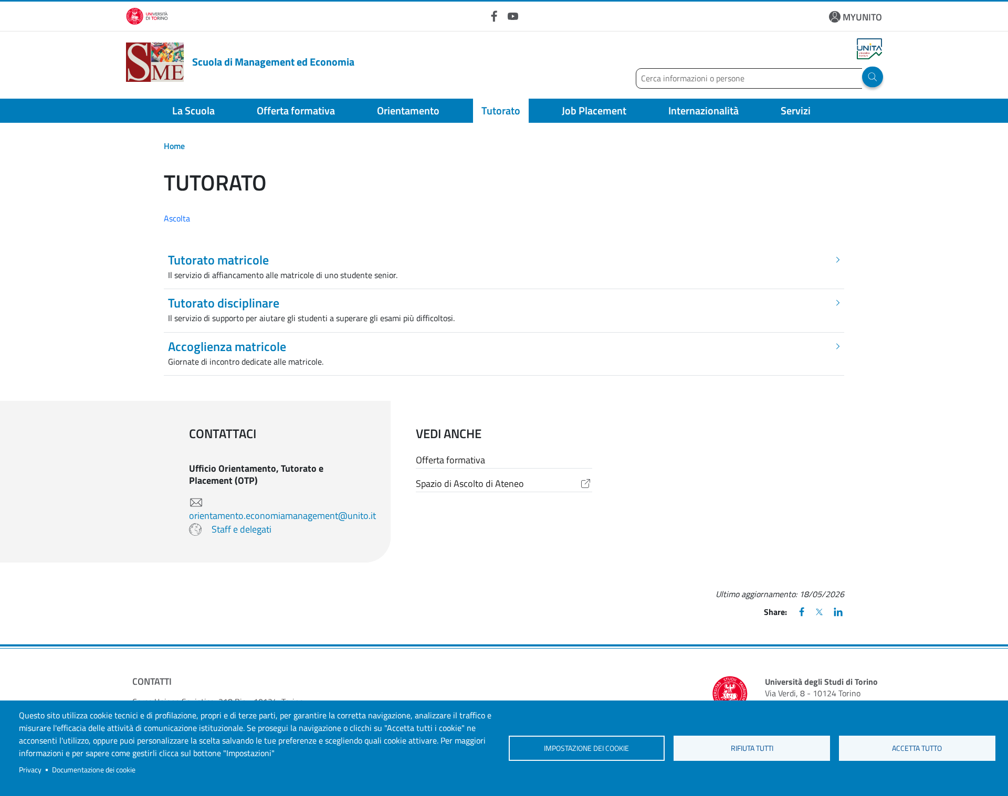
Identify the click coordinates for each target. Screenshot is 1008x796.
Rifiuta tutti (752, 748)
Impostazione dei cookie (586, 748)
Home (174, 146)
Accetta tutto (917, 748)
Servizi (796, 110)
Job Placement (594, 110)
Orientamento (408, 110)
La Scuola (193, 110)
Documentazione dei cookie (93, 770)
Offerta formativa (296, 110)
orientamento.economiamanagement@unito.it (282, 515)
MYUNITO (862, 17)
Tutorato (500, 110)
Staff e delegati (241, 529)
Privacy (30, 770)
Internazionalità (703, 110)
